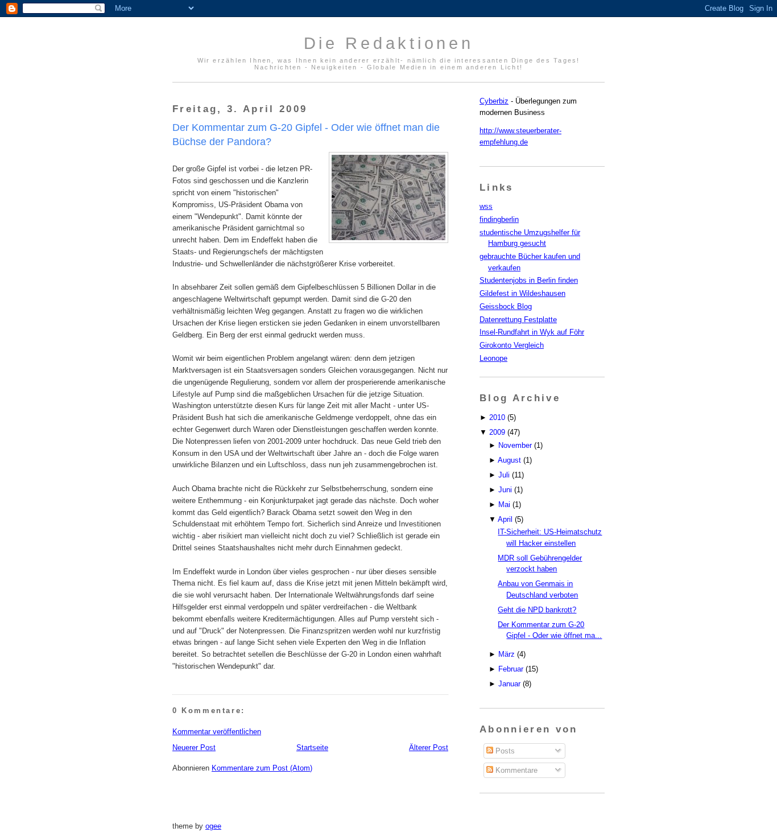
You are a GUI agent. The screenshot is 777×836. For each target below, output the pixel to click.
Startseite (312, 747)
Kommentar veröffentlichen (216, 731)
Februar (510, 669)
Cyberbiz (494, 101)
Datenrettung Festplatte (518, 319)
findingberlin (499, 219)
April (505, 519)
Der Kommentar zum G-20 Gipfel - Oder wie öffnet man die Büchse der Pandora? (306, 134)
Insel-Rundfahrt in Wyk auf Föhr (532, 332)
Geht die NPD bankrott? (537, 610)
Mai (504, 504)
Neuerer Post (194, 747)
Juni (505, 489)
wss (486, 206)
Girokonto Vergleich (512, 345)
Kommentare (515, 770)
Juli (504, 475)
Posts (504, 751)
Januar (509, 683)
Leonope (493, 358)
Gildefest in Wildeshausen (522, 293)
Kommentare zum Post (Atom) (262, 768)
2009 (497, 432)
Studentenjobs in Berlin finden (529, 280)
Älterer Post (428, 747)
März (506, 654)
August (509, 460)
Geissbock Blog (506, 306)
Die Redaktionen (389, 43)
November (515, 445)
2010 (497, 417)
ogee (213, 826)
